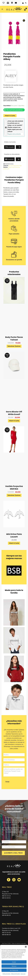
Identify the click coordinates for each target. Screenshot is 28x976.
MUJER (14, 612)
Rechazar (14, 966)
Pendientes (16, 167)
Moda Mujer (19, 165)
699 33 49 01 (6, 898)
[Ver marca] (10, 76)
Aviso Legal (23, 973)
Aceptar (14, 962)
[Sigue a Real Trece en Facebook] (8, 880)
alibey (9, 167)
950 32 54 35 (6, 932)
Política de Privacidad (15, 973)
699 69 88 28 (6, 915)
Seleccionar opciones (14, 346)
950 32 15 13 (6, 896)
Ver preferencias (14, 970)
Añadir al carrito (10, 116)
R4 (8, 169)
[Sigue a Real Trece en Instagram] (14, 880)
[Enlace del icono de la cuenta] (23, 3)
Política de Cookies (6, 973)
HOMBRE (14, 640)
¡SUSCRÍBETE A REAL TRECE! (13, 853)
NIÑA (14, 668)
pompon (5, 169)
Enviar (7, 782)
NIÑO (14, 696)
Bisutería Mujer (12, 165)
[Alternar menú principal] (2, 9)
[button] (26, 946)
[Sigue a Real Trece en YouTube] (19, 880)
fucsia (12, 167)
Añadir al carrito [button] (14, 421)
